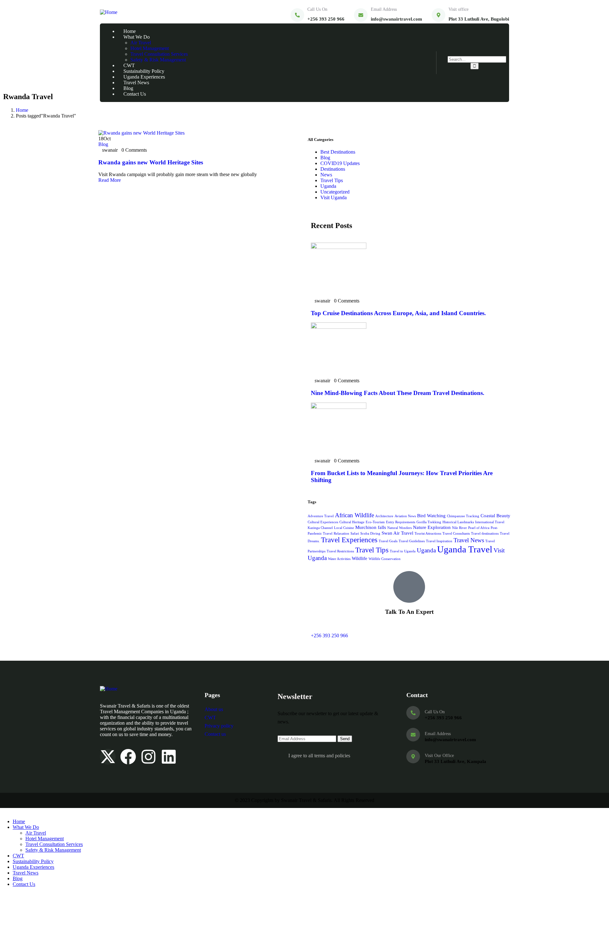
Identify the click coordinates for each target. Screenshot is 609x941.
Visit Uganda (333, 197)
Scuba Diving (370, 533)
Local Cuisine (344, 528)
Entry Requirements (400, 522)
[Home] (108, 12)
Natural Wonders (399, 528)
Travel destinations (485, 533)
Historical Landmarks (458, 522)
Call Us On (317, 9)
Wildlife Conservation (385, 559)
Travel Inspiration (439, 541)
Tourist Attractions (428, 533)
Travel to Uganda (403, 551)
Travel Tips (331, 180)
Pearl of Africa (478, 528)
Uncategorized (335, 191)
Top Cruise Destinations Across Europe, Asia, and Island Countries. (398, 313)
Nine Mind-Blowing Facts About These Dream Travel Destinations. (397, 393)
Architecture (384, 516)
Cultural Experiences (323, 522)
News (326, 174)
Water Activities (339, 559)
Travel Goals (388, 541)
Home (22, 110)
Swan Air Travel (397, 533)
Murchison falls (370, 527)
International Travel (489, 522)
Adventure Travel (321, 516)
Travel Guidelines (412, 541)
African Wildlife (354, 515)
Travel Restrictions (340, 551)
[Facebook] (128, 757)
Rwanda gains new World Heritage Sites (150, 162)
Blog (103, 144)
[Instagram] (148, 757)
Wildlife (359, 558)
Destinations (332, 169)
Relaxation (341, 533)
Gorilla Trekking (428, 522)
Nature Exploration (432, 527)
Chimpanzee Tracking (463, 516)
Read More (110, 180)
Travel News (469, 540)
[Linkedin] (169, 757)
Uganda (328, 186)
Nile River (459, 528)
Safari (354, 533)
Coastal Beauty (495, 515)
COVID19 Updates (340, 163)
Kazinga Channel (320, 528)
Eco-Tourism (375, 522)
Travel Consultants (456, 533)
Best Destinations (337, 152)
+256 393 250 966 (329, 635)
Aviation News (405, 516)
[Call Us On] (297, 15)
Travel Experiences (349, 540)
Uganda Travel (464, 549)
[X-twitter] (108, 757)
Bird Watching (431, 515)
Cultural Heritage (351, 522)
